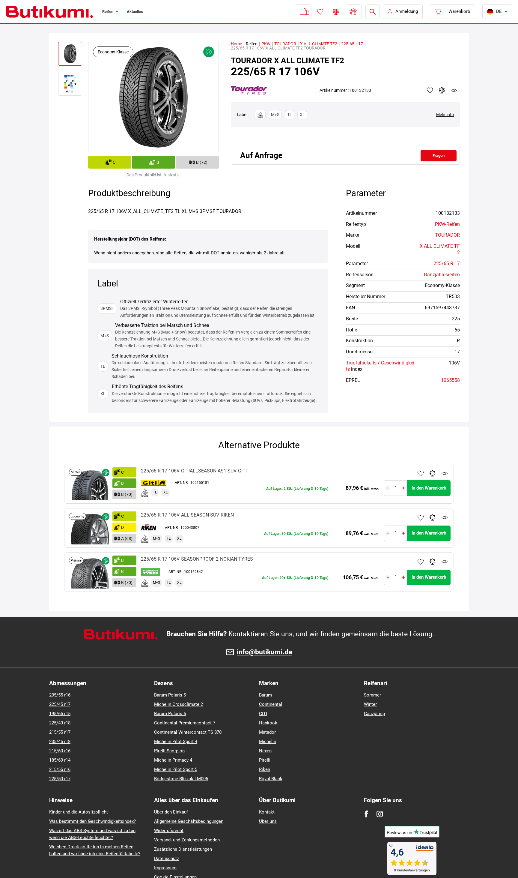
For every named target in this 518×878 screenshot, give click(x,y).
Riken (264, 769)
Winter (370, 704)
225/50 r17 (59, 778)
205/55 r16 (59, 695)
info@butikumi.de (264, 652)
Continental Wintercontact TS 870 (188, 732)
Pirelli (264, 760)
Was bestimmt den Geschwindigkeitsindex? (92, 821)
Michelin (267, 741)
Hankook (268, 723)
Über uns (268, 821)
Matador (267, 732)
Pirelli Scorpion (169, 751)
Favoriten (319, 11)
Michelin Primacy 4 (173, 760)
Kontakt (267, 812)
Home (236, 43)
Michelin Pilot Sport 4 (175, 741)
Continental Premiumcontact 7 (184, 723)
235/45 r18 (59, 741)
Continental (270, 704)
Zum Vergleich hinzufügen (433, 473)
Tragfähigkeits (361, 363)
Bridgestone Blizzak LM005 (181, 778)
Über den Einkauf (171, 812)
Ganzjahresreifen (442, 274)
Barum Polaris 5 (170, 695)
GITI (263, 713)
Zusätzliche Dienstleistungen (183, 849)
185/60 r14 (59, 760)
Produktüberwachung (445, 473)
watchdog (454, 90)
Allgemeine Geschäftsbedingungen (188, 821)
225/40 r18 (59, 723)
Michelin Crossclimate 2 (178, 704)
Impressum (165, 868)
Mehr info (445, 114)
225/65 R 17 (446, 263)
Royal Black (270, 778)
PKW (265, 43)
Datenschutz (166, 858)
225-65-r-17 (352, 43)
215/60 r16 (59, 751)
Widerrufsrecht (168, 830)
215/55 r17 (59, 732)
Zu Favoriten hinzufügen (421, 473)
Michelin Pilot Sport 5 (175, 769)
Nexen (265, 751)
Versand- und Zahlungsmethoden (187, 840)
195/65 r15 (59, 713)
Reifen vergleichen (335, 11)
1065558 (450, 380)
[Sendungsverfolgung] (302, 11)
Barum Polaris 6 (170, 713)
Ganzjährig (374, 713)
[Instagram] (379, 814)
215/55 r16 (59, 769)
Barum (265, 695)
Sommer (372, 695)
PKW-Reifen (447, 224)
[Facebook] (366, 814)
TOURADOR (285, 43)
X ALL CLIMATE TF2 (318, 43)
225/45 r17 (59, 704)
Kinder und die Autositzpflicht (78, 812)
